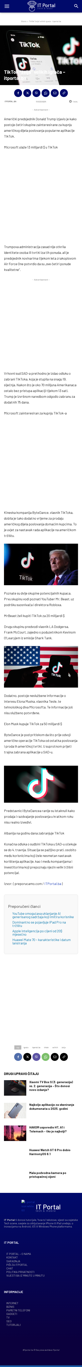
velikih (55, 1047)
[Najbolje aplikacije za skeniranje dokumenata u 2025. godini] (15, 1110)
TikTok (46, 1047)
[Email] (55, 93)
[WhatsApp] (46, 93)
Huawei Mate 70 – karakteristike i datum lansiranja (41, 941)
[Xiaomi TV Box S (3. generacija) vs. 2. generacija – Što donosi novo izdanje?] (15, 1088)
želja (63, 1047)
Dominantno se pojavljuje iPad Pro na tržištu (39, 924)
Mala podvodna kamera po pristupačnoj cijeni (47, 1175)
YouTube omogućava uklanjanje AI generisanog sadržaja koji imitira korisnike (43, 915)
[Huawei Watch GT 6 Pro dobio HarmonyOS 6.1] (15, 1156)
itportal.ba (36, 1047)
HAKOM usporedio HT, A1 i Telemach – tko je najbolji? (48, 1129)
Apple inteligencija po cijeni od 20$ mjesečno (37, 932)
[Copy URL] (64, 93)
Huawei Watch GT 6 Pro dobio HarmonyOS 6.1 (49, 1152)
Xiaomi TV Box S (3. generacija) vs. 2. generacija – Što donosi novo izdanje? (51, 1085)
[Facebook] (18, 93)
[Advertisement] (41, 196)
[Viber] (36, 93)
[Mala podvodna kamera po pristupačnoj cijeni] (15, 1179)
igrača (25, 1047)
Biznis (23, 21)
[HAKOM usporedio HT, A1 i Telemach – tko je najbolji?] (15, 1133)
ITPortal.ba (10, 101)
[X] (27, 93)
